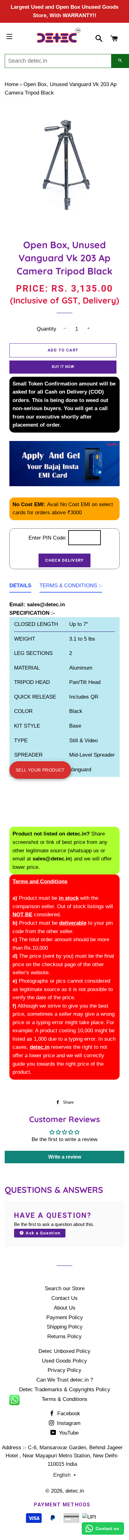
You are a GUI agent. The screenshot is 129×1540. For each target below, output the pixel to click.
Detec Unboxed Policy (64, 1351)
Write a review (64, 1157)
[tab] (20, 587)
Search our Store (65, 1288)
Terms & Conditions (64, 1399)
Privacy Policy (64, 1370)
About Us (64, 1308)
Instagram (67, 1423)
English (61, 1475)
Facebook (68, 1414)
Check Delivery (64, 560)
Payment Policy (64, 1317)
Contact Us (64, 1298)
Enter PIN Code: (48, 538)
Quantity (46, 329)
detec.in (74, 1491)
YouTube (68, 1433)
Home (11, 84)
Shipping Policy (65, 1327)
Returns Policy (64, 1336)
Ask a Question (42, 1233)
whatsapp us (84, 851)
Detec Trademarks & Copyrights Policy (64, 1389)
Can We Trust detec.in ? (64, 1380)
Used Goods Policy (64, 1361)
